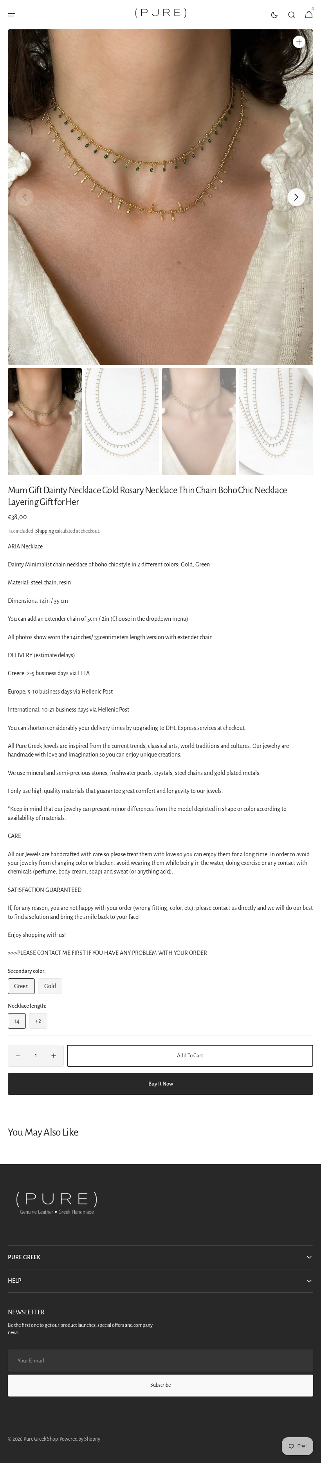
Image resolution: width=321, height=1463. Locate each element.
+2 (41, 1023)
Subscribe (160, 1385)
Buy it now (160, 1084)
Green (24, 988)
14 (20, 1023)
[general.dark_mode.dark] (274, 14)
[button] (11, 14)
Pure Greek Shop (40, 1439)
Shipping (44, 531)
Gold (53, 988)
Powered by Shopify (80, 1439)
